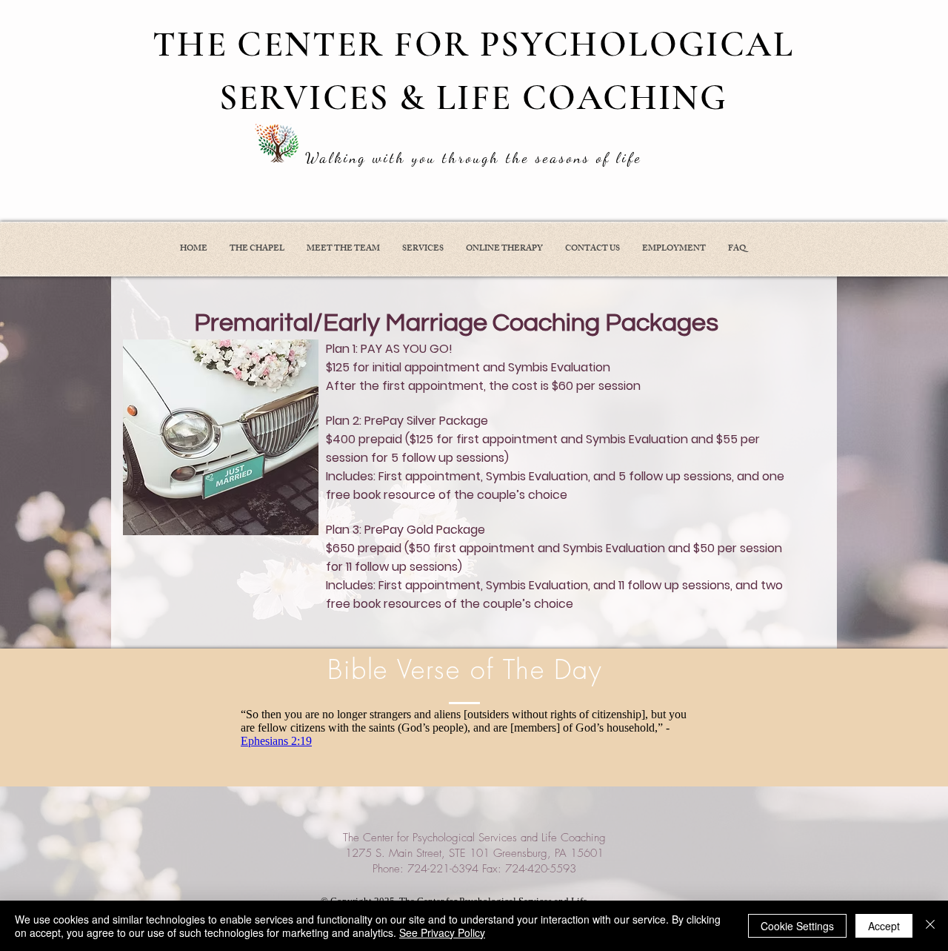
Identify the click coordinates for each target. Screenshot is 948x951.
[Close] (930, 925)
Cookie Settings (797, 925)
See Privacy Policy (442, 932)
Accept (884, 925)
